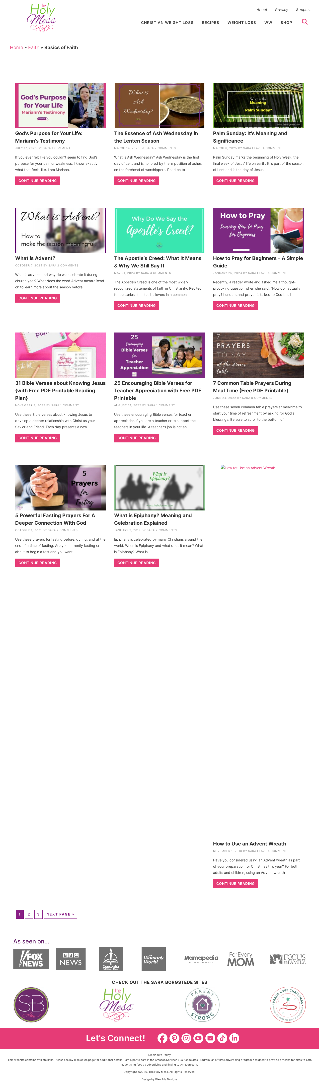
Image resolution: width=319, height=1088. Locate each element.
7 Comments (67, 530)
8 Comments (261, 398)
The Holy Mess (42, 18)
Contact (210, 1038)
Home (16, 47)
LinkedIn (234, 1038)
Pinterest (174, 1038)
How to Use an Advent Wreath (249, 844)
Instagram (186, 1038)
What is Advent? (35, 258)
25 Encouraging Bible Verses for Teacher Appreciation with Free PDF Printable (157, 390)
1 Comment (61, 148)
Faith (33, 47)
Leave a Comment (267, 148)
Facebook (162, 1038)
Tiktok (222, 1038)
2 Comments (165, 148)
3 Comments (160, 273)
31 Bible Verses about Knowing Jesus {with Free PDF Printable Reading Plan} (60, 390)
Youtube (198, 1038)
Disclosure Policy (159, 1055)
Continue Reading (37, 180)
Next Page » (61, 914)
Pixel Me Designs (166, 1079)
